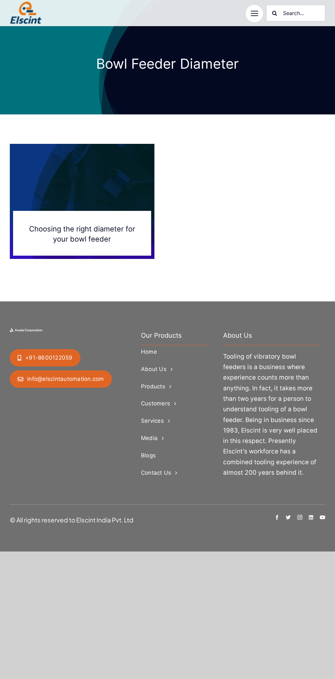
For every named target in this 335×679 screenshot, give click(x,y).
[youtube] (322, 517)
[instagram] (299, 517)
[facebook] (276, 517)
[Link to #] (254, 13)
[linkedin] (311, 517)
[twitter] (288, 517)
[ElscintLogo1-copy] (26, 4)
